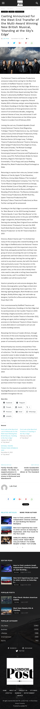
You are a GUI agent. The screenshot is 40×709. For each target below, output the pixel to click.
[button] (37, 3)
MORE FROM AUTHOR (28, 512)
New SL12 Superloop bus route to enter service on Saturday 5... (25, 580)
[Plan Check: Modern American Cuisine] (6, 600)
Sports (18, 640)
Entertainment (19, 11)
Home (3, 9)
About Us (12, 690)
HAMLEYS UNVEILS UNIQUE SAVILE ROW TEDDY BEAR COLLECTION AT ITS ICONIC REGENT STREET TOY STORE (24, 541)
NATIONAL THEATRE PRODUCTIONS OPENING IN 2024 (9, 448)
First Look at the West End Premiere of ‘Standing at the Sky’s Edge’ (28, 431)
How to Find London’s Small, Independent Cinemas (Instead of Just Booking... (25, 567)
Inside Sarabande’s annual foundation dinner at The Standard (29, 470)
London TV (23, 706)
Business (4, 523)
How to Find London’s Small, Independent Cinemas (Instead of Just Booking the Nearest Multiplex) (25, 521)
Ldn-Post (6, 38)
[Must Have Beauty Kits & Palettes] (6, 611)
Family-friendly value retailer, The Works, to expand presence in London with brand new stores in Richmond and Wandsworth (10, 473)
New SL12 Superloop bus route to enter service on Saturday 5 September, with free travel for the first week (25, 531)
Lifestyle (11, 11)
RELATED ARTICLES (9, 512)
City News (4, 11)
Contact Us (23, 690)
